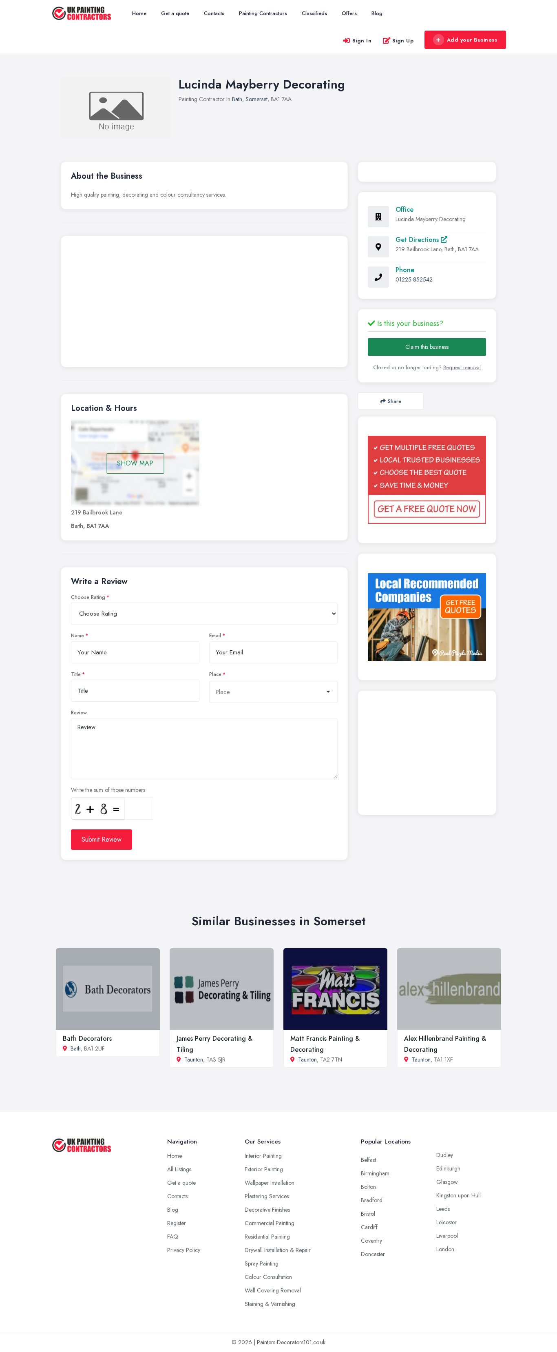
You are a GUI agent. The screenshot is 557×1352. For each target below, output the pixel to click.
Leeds (443, 1209)
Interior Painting (263, 1156)
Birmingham (375, 1173)
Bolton (368, 1187)
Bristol (368, 1214)
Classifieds (314, 13)
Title (76, 674)
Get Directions (418, 239)
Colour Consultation (268, 1277)
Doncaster (373, 1254)
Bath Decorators (87, 1038)
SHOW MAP (135, 463)
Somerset (256, 99)
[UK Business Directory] (427, 617)
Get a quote (175, 13)
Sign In (362, 40)
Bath (237, 99)
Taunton (193, 1059)
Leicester (446, 1222)
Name (77, 635)
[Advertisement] (204, 304)
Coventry (371, 1241)
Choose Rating (88, 597)
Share (394, 401)
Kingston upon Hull (458, 1195)
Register (176, 1223)
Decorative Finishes (267, 1210)
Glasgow (447, 1182)
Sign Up (403, 40)
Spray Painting (261, 1263)
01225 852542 (414, 279)
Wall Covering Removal (273, 1290)
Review (79, 712)
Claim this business (427, 347)
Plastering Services (267, 1196)
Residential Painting (267, 1236)
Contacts (214, 13)
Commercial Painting (269, 1223)
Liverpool (447, 1236)
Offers (349, 13)
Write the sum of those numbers (108, 790)
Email (215, 635)
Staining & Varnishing (270, 1304)
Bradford (371, 1200)
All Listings (179, 1169)
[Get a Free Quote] (427, 480)
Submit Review (102, 839)
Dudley (444, 1155)
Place (215, 674)
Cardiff (369, 1227)
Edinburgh (448, 1168)
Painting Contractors (263, 13)
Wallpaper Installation (269, 1183)
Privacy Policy (183, 1250)
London (445, 1249)
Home (139, 13)
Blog (376, 13)
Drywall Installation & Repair (278, 1250)
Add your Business (472, 40)
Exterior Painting (264, 1169)
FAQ (172, 1236)
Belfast (368, 1160)
